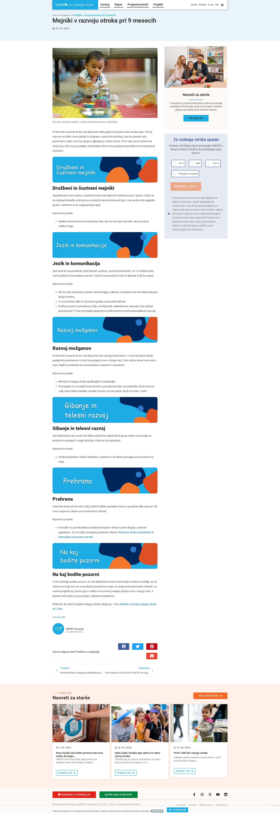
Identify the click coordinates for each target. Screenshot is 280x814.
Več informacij (157, 811)
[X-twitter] (210, 794)
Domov (55, 15)
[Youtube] (218, 794)
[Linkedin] (226, 794)
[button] (123, 646)
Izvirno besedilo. (59, 617)
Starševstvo (66, 15)
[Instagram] (202, 794)
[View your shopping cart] (222, 5)
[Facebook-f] (194, 794)
